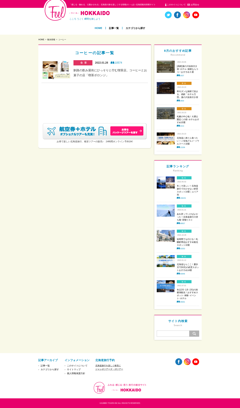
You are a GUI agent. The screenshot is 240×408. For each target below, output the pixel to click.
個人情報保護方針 (76, 373)
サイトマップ (74, 369)
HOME (98, 28)
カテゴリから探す (135, 28)
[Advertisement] (95, 99)
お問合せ (195, 4)
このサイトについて (176, 4)
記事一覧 (114, 28)
